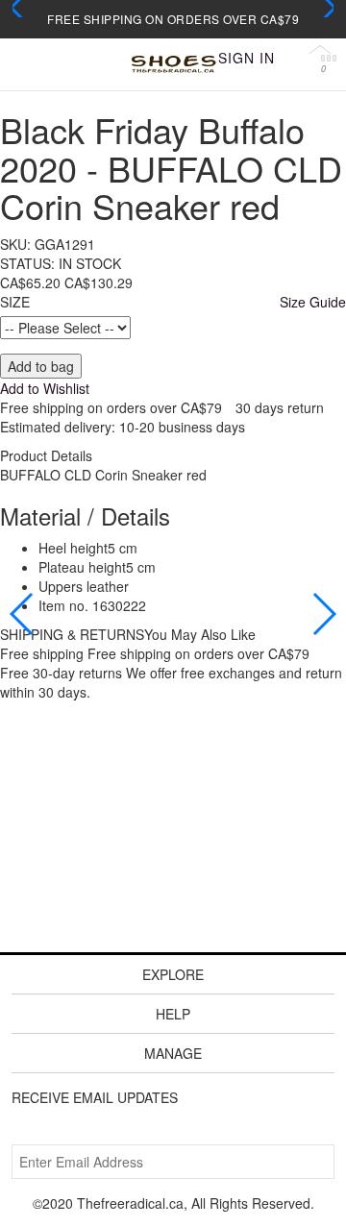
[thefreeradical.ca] (173, 64)
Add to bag (41, 366)
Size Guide (313, 301)
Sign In (246, 57)
